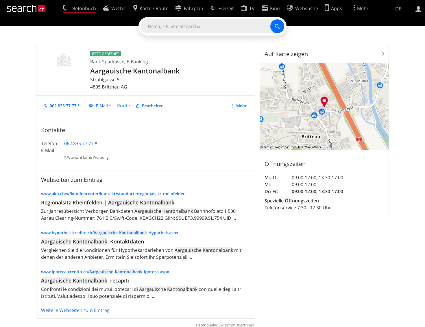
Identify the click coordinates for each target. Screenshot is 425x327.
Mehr (241, 105)
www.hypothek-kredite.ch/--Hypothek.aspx (109, 232)
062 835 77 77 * (65, 105)
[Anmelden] (418, 8)
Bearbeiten (153, 105)
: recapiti (85, 280)
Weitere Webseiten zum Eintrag (75, 310)
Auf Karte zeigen (286, 54)
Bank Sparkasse (107, 61)
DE (398, 8)
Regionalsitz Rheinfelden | (107, 202)
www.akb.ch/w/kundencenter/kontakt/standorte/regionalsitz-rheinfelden (113, 193)
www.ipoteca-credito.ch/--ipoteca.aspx (105, 271)
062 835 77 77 (79, 143)
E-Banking (137, 61)
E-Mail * (103, 105)
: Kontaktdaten (92, 241)
